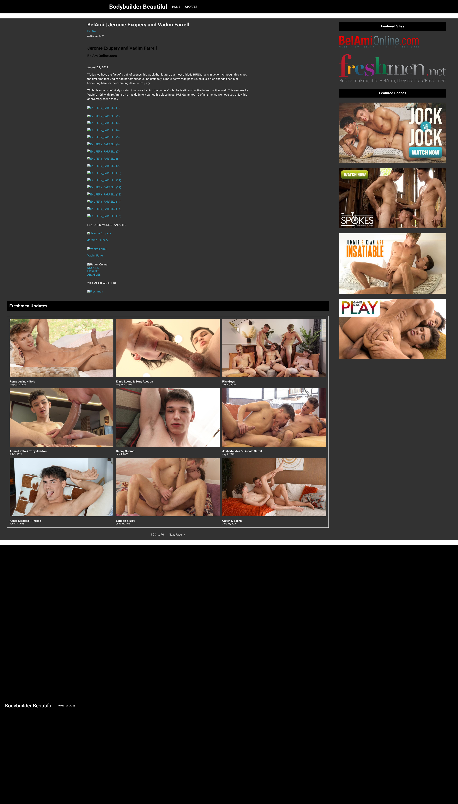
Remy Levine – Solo (22, 381)
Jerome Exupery (97, 240)
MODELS (93, 268)
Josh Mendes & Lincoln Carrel (242, 451)
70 (162, 534)
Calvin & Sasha (232, 520)
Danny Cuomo (125, 451)
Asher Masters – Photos (25, 520)
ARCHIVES (94, 274)
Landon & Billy (125, 520)
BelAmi (91, 31)
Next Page (177, 534)
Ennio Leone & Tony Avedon (134, 381)
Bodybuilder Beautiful (138, 6)
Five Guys (228, 381)
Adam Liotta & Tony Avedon (28, 451)
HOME (176, 6)
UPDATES (93, 271)
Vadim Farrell (95, 255)
